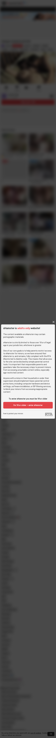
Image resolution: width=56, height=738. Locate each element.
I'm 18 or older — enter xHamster (28, 405)
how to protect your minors (13, 414)
